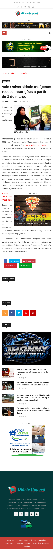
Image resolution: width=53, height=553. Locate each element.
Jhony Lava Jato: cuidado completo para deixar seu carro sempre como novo (24, 353)
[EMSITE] (26, 523)
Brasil (4, 395)
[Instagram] (29, 7)
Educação (23, 73)
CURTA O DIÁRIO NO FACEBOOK (7, 196)
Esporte (4, 382)
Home (4, 73)
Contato (27, 546)
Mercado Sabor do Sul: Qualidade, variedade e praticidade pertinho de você (32, 372)
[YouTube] (33, 7)
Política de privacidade (40, 543)
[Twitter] (26, 7)
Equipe (27, 543)
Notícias (13, 73)
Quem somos (10, 543)
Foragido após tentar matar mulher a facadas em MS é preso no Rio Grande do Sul (33, 410)
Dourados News (11, 102)
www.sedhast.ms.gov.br (36, 145)
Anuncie (20, 543)
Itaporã (8, 346)
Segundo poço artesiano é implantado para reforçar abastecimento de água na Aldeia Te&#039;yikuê (33, 397)
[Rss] (18, 7)
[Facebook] (22, 7)
